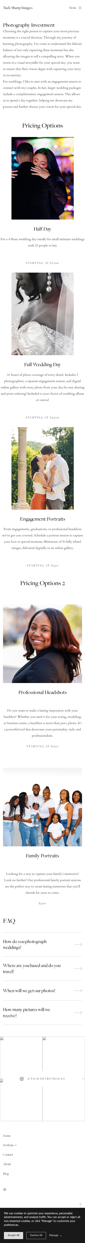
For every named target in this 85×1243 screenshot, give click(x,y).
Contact (8, 1154)
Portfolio (8, 1145)
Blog (6, 1173)
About (7, 1164)
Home (7, 1136)
